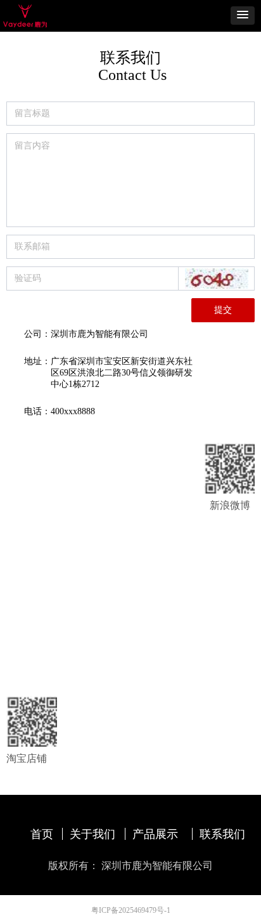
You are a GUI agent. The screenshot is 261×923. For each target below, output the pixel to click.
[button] (243, 15)
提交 (223, 310)
